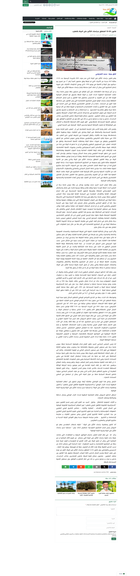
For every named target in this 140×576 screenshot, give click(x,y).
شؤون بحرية (108, 18)
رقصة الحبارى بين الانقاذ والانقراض (34, 87)
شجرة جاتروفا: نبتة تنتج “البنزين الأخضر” (32, 153)
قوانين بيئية (51, 18)
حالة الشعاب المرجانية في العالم (32, 174)
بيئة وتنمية (92, 18)
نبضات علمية (100, 18)
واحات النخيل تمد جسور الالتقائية (66, 493)
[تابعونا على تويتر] (49, 5)
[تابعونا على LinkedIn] (54, 5)
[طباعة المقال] (65, 467)
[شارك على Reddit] (81, 467)
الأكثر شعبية (39, 31)
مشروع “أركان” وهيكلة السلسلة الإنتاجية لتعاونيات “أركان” (86, 494)
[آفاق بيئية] (70, 12)
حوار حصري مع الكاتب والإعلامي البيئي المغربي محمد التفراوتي (32, 116)
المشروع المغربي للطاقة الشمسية (34, 160)
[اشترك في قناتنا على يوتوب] (52, 5)
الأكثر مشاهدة (48, 31)
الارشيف (109, 28)
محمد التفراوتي (112, 35)
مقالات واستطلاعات (70, 18)
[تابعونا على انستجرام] (46, 5)
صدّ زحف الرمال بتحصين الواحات (32, 130)
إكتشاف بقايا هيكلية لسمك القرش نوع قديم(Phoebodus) (32, 50)
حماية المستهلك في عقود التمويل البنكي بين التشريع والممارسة (33, 73)
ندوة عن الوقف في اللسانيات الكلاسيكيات (33, 168)
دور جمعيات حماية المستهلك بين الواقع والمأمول (32, 42)
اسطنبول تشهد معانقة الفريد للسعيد (106, 494)
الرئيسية (115, 18)
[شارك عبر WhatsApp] (89, 467)
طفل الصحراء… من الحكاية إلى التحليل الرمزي (97, 22)
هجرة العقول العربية (35, 64)
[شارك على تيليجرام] (73, 467)
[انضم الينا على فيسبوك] (44, 5)
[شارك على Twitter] (104, 467)
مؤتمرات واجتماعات (82, 18)
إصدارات (44, 18)
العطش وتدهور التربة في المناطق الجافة (33, 57)
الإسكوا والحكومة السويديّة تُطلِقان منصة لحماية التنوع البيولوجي (33, 95)
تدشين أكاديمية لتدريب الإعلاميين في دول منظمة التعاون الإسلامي (31, 124)
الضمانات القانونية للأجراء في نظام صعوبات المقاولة (33, 35)
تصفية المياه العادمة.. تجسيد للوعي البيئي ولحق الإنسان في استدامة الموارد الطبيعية (32, 147)
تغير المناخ (59, 18)
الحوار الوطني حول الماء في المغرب (33, 109)
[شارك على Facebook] (112, 467)
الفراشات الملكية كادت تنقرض (33, 100)
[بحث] (30, 2)
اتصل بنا (37, 18)
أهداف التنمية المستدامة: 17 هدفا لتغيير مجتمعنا (33, 138)
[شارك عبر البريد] (96, 467)
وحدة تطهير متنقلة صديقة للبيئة (32, 78)
